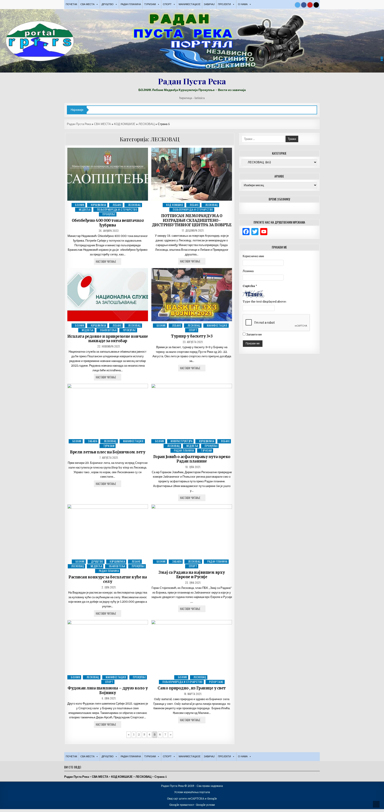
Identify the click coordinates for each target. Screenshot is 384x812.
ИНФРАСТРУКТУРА (181, 441)
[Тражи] (316, 5)
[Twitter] (297, 5)
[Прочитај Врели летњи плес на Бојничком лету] (107, 410)
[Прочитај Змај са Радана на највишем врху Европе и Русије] (191, 530)
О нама (243, 4)
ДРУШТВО (97, 561)
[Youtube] (310, 5)
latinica (199, 98)
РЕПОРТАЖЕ (216, 682)
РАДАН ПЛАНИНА (131, 4)
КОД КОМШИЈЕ (124, 124)
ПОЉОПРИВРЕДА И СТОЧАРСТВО (117, 209)
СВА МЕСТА (102, 124)
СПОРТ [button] (167, 4)
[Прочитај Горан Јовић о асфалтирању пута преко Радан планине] (191, 410)
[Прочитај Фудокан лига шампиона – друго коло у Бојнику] (107, 646)
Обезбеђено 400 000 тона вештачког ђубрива (108, 222)
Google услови (205, 804)
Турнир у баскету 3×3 (191, 336)
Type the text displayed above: (264, 301)
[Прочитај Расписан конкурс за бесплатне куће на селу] (107, 530)
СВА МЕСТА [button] (87, 4)
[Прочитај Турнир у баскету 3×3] (191, 294)
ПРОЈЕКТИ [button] (224, 4)
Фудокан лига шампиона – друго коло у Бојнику (108, 690)
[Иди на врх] (376, 804)
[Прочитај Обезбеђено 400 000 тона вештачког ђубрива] (107, 174)
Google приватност (181, 804)
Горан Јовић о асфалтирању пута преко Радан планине (191, 459)
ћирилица (185, 98)
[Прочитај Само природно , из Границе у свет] (191, 646)
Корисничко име (253, 256)
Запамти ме (254, 334)
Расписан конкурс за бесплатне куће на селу (107, 579)
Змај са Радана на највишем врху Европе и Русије (191, 574)
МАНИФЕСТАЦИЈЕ (189, 4)
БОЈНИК (79, 205)
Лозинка (248, 271)
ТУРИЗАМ (109, 446)
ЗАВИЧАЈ (209, 4)
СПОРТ (193, 330)
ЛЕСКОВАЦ (146, 124)
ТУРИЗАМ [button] (150, 4)
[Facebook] (303, 5)
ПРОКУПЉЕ (108, 214)
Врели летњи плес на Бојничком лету (107, 452)
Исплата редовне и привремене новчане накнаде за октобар (107, 338)
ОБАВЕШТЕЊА (108, 330)
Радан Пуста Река (192, 81)
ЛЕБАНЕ (117, 205)
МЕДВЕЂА (85, 209)
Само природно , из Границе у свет (192, 688)
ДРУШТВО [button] (108, 4)
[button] (382, 59)
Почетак (71, 4)
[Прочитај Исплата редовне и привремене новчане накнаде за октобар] (107, 294)
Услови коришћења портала (192, 792)
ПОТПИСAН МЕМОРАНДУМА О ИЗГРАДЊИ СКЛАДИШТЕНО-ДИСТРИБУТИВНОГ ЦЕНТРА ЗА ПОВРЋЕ (192, 220)
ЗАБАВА (92, 441)
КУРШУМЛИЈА (98, 205)
